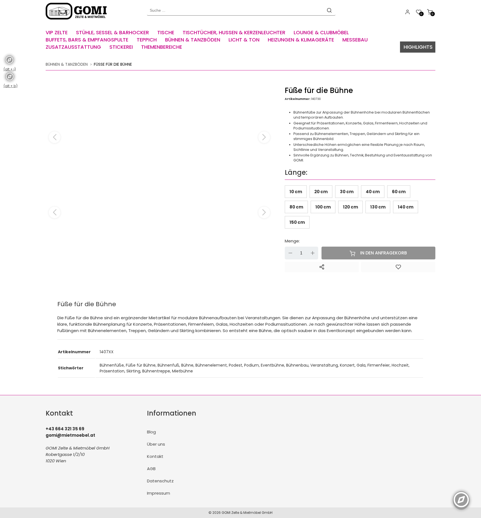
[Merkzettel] (398, 267)
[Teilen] (322, 267)
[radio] (296, 191)
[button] (264, 137)
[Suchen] (329, 10)
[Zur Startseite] (77, 21)
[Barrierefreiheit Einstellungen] (461, 496)
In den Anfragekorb (383, 253)
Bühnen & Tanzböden (67, 64)
